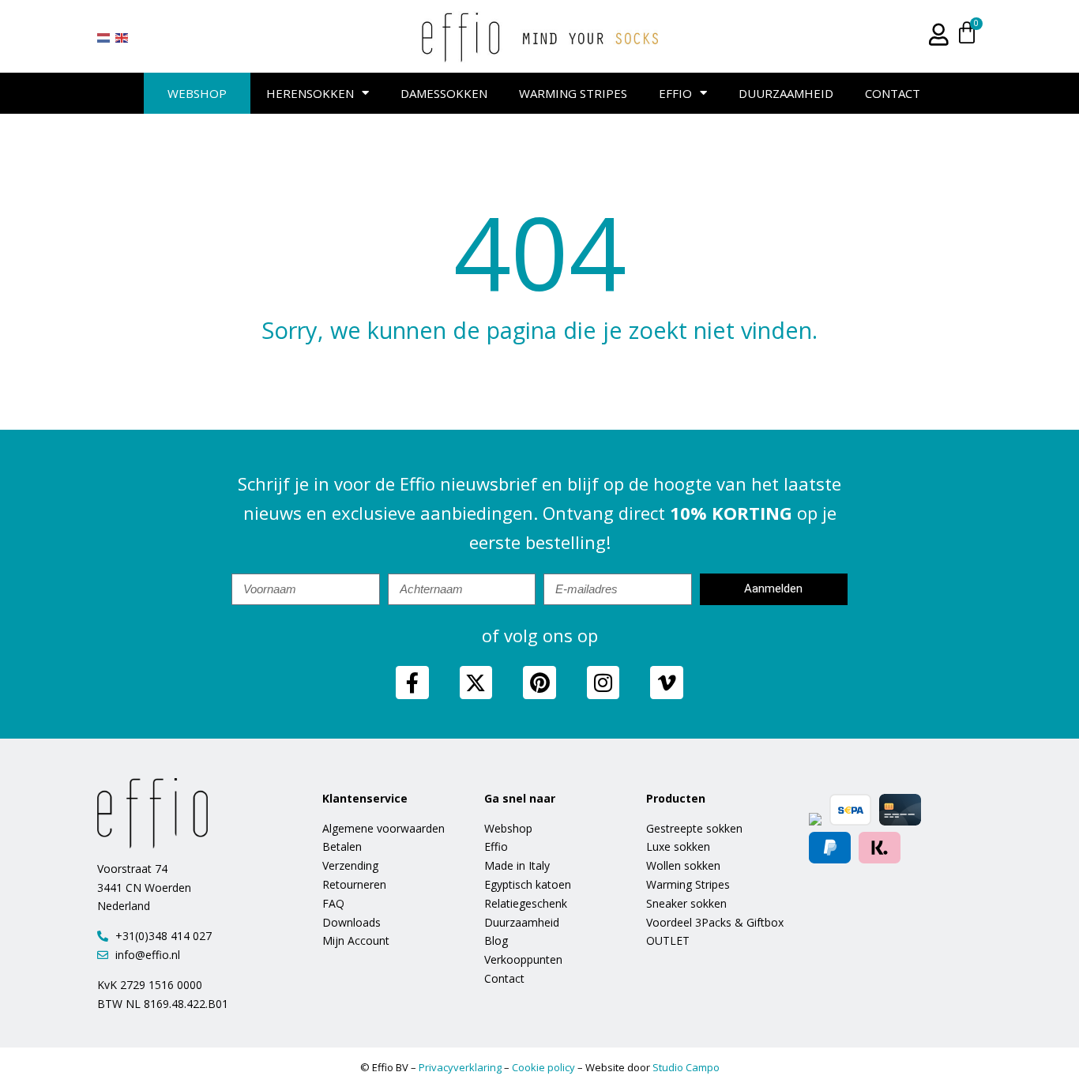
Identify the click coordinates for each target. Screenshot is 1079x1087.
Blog (496, 940)
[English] (122, 37)
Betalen (342, 846)
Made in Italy (517, 865)
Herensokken (310, 93)
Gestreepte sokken (694, 828)
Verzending (350, 865)
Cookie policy (543, 1067)
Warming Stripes (573, 93)
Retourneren (354, 884)
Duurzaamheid (786, 93)
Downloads (351, 922)
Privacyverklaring (460, 1067)
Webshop (197, 93)
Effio (675, 93)
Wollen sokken (683, 865)
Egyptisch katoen (527, 884)
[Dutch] (104, 37)
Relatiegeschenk (525, 903)
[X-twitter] (476, 682)
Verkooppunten (523, 959)
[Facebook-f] (412, 682)
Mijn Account (355, 940)
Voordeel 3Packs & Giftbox (715, 922)
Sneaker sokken (686, 903)
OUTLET (668, 940)
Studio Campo (686, 1067)
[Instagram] (603, 682)
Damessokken (443, 93)
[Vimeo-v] (666, 682)
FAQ (333, 903)
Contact (892, 93)
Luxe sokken (678, 846)
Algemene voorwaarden (383, 828)
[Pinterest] (539, 682)
